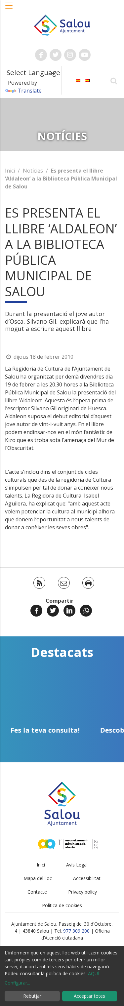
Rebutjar (32, 996)
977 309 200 (76, 931)
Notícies (33, 170)
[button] (9, 9)
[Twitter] (53, 611)
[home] (62, 24)
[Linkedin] (69, 611)
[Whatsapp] (86, 611)
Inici (10, 170)
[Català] (78, 80)
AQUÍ (93, 973)
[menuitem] (78, 79)
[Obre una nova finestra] (41, 55)
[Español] (87, 80)
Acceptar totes (89, 996)
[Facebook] (36, 611)
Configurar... (17, 983)
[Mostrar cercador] (113, 80)
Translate (30, 90)
